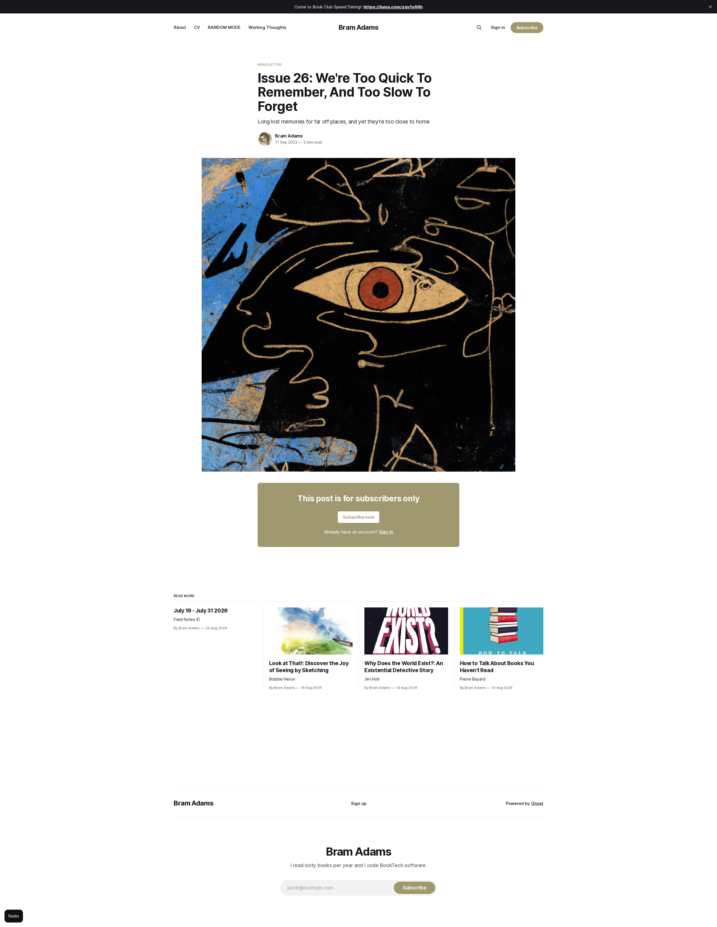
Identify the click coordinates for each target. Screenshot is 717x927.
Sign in (498, 27)
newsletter (269, 64)
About (180, 27)
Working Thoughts (267, 27)
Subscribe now (358, 517)
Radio (13, 916)
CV (197, 27)
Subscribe (526, 27)
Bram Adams (358, 27)
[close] (710, 6)
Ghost (537, 803)
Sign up (358, 803)
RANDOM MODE (224, 27)
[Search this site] (479, 27)
